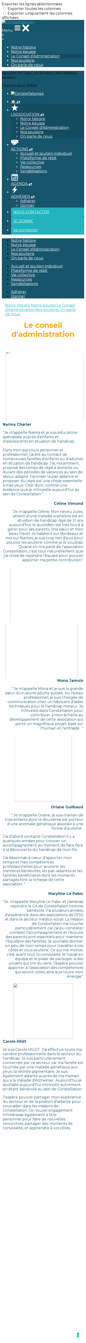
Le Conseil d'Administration (35, 56)
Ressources (30, 166)
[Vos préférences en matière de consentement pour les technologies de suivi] (78, 1335)
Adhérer (28, 201)
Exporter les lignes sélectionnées (32, 4)
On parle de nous (27, 65)
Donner (27, 205)
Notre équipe (23, 52)
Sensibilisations (33, 171)
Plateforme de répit (38, 158)
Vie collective (32, 162)
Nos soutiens (22, 60)
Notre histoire (23, 47)
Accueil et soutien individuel (46, 153)
